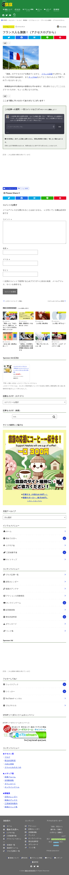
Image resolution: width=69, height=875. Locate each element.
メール (6, 259)
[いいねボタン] (5, 43)
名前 (5, 248)
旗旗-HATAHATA (30, 871)
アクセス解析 (24, 188)
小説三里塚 (9, 763)
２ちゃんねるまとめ (13, 767)
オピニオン (12, 20)
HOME (5, 20)
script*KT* (64, 836)
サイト (5, 270)
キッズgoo (33, 77)
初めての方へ (11, 538)
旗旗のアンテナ (12, 588)
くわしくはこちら (34, 500)
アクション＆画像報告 (14, 595)
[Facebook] (3, 15)
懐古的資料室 (11, 616)
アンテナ (31, 835)
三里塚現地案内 (11, 803)
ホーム (8, 531)
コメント (7, 219)
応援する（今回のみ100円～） (35, 494)
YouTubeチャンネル (13, 698)
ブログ (7, 757)
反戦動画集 (10, 609)
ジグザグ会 (10, 545)
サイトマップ (11, 559)
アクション (32, 826)
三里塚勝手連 (11, 552)
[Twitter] (7, 15)
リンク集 (10, 631)
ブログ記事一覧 (12, 574)
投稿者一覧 (11, 845)
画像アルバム (10, 776)
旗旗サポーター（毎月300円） (35, 497)
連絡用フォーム (12, 848)
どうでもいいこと (34, 20)
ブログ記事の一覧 (13, 851)
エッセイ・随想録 (22, 20)
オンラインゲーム (13, 602)
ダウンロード (11, 624)
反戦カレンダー (11, 581)
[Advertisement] (34, 168)
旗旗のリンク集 (11, 806)
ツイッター (10, 691)
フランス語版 (46, 73)
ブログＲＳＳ (11, 705)
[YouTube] (10, 15)
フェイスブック (11, 684)
